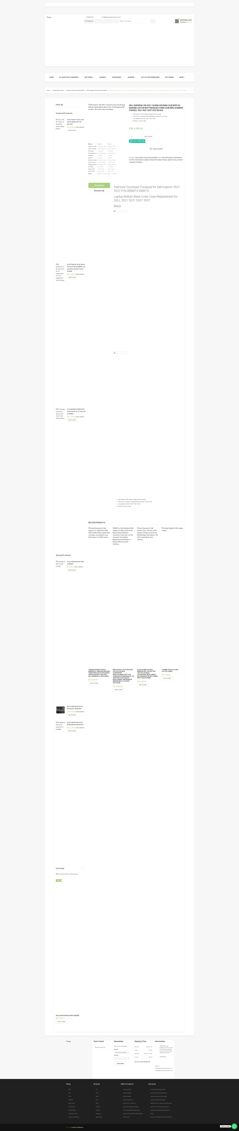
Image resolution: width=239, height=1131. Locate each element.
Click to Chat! (225, 1126)
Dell (163, 157)
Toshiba (98, 1106)
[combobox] (134, 21)
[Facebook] (68, 1055)
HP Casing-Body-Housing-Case (131, 1110)
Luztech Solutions (77, 1127)
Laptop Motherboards (150, 77)
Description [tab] (99, 185)
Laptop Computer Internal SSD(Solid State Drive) (133, 1115)
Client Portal (71, 1106)
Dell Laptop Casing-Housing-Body (97, 90)
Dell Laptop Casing (160, 160)
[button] (123, 106)
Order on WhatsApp (139, 141)
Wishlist (70, 1099)
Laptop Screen (127, 1089)
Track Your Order (72, 1113)
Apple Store (99, 1117)
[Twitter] (72, 1055)
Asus (97, 1096)
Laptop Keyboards (128, 1099)
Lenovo (98, 1110)
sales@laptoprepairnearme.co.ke (164, 1070)
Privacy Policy (72, 1110)
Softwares (169, 77)
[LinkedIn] (76, 1055)
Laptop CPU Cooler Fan (129, 1103)
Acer (97, 1093)
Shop (69, 1096)
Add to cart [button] (94, 683)
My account (71, 1103)
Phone (116, 1055)
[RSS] (87, 1055)
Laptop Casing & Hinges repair (158, 1096)
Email (116, 1049)
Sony (97, 1103)
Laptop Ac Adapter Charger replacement (161, 1117)
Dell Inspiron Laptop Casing (144, 160)
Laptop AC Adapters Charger (131, 1106)
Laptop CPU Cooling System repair (159, 1106)
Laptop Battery (127, 1096)
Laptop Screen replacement (157, 1089)
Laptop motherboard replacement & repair (160, 1111)
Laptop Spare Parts (58, 90)
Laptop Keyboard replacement (158, 1093)
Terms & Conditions (73, 1117)
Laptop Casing (172, 160)
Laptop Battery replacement (157, 1099)
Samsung (98, 1113)
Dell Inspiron (169, 157)
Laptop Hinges (127, 1093)
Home (51, 77)
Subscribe (120, 1063)
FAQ (69, 1089)
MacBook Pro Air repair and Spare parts (161, 1103)
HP (96, 1089)
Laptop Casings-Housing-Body (75, 90)
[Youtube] (83, 1055)
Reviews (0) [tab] (99, 191)
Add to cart (148, 136)
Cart (69, 1093)
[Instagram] (80, 1055)
